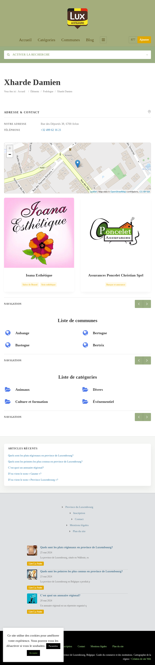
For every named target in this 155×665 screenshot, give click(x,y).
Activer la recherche (31, 54)
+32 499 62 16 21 (51, 129)
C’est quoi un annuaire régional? (26, 467)
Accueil (25, 40)
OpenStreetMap (118, 191)
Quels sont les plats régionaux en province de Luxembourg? (40, 455)
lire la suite (35, 563)
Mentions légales (79, 525)
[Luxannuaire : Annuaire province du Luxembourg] (77, 18)
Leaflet (93, 191)
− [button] (9, 154)
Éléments (34, 91)
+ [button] (9, 148)
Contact (79, 519)
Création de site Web (141, 659)
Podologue (48, 91)
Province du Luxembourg (79, 506)
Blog (90, 40)
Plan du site (79, 531)
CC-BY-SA (144, 191)
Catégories (46, 40)
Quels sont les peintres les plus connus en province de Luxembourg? (45, 461)
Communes (70, 40)
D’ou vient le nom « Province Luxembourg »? (33, 479)
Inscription (79, 513)
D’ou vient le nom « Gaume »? (24, 473)
